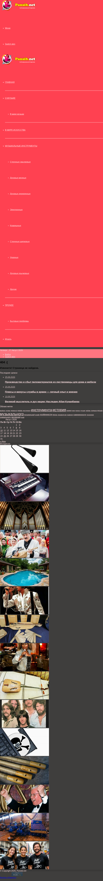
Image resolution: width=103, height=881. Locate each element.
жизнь (20, 410)
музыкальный (29, 415)
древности (14, 410)
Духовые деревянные (20, 194)
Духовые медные (18, 178)
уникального (5, 417)
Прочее (9, 305)
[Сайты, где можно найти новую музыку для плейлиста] (24, 755)
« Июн (3, 441)
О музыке (10, 98)
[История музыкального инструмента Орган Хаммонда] (24, 500)
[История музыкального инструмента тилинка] (24, 784)
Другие (13, 289)
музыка (99, 410)
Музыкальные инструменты (21, 146)
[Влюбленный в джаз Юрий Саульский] (24, 812)
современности (79, 415)
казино (69, 410)
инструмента (41, 410)
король (77, 410)
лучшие (82, 410)
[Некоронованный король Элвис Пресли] (24, 614)
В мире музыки (17, 114)
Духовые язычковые (19, 273)
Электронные (16, 210)
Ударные (14, 257)
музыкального (12, 414)
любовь (88, 410)
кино (73, 410)
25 (5, 436)
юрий (22, 417)
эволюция (15, 417)
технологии (90, 415)
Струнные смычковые (20, 162)
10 (1, 430)
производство (62, 415)
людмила (94, 410)
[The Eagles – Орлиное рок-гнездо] (24, 727)
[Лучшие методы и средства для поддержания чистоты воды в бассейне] (24, 585)
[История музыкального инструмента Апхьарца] (24, 642)
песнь (55, 415)
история (59, 410)
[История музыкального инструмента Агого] (24, 472)
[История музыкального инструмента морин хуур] (24, 699)
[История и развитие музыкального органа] (24, 529)
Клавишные (15, 226)
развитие (70, 415)
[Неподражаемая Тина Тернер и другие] (24, 670)
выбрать (2, 410)
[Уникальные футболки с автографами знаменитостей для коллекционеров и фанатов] (24, 868)
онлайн (37, 415)
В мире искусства (15, 130)
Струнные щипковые (20, 241)
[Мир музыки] (18, 10)
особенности (46, 414)
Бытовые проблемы (19, 321)
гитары (8, 410)
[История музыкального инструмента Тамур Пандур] (24, 557)
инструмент (27, 410)
